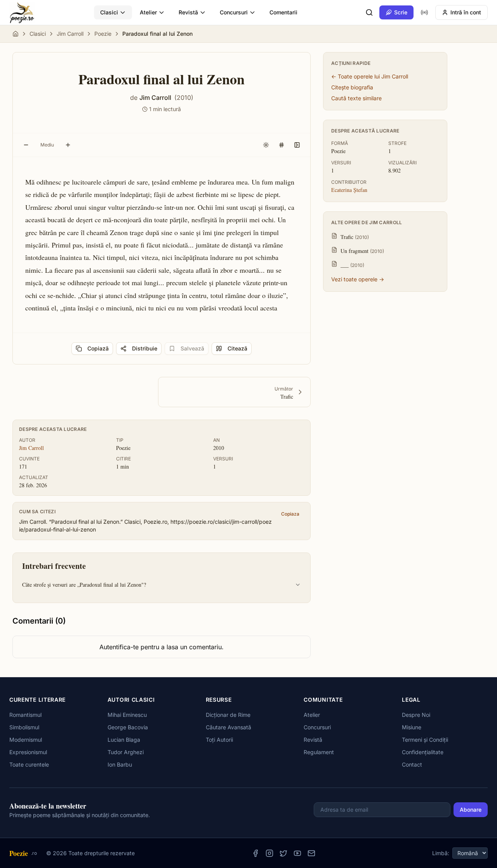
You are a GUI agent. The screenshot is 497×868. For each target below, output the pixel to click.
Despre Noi (416, 714)
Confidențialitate (422, 752)
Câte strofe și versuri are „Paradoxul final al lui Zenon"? (84, 584)
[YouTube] (297, 853)
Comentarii (283, 12)
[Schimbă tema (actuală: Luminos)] (266, 145)
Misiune (411, 727)
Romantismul (25, 714)
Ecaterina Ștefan (349, 189)
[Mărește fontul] (68, 145)
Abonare (470, 809)
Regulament (319, 752)
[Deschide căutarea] (369, 12)
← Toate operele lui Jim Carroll (369, 76)
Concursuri (234, 12)
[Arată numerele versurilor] (281, 145)
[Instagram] (269, 853)
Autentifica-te (119, 647)
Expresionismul (28, 752)
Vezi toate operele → (357, 279)
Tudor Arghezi (126, 752)
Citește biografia (352, 87)
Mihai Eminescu (127, 714)
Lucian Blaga (124, 739)
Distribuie (144, 348)
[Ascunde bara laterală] (297, 145)
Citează (237, 348)
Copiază (98, 348)
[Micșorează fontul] (26, 145)
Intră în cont (465, 12)
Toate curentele (29, 764)
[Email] (311, 853)
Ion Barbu (120, 764)
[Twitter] (283, 853)
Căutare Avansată (228, 727)
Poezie (102, 33)
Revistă (188, 12)
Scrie (400, 12)
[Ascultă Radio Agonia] (424, 12)
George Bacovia (128, 727)
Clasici (109, 12)
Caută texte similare (356, 98)
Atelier (148, 12)
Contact (412, 764)
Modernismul (25, 739)
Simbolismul (24, 727)
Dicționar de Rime (228, 714)
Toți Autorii (219, 739)
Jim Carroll (70, 33)
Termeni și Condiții (425, 739)
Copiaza (290, 514)
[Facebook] (255, 853)
